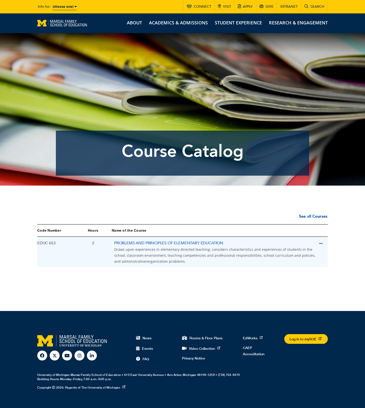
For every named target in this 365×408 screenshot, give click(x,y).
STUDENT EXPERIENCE (238, 23)
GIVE (269, 6)
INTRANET (289, 6)
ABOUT (134, 23)
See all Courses (313, 216)
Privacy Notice (193, 358)
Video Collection (202, 348)
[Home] (62, 23)
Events (147, 348)
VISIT (227, 6)
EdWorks (250, 338)
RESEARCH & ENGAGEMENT (298, 23)
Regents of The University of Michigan (92, 387)
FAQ (146, 359)
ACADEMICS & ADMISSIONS (178, 23)
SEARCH (317, 6)
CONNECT (202, 6)
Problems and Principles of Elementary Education (168, 243)
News (147, 338)
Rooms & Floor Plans (205, 338)
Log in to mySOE (303, 339)
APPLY (248, 6)
